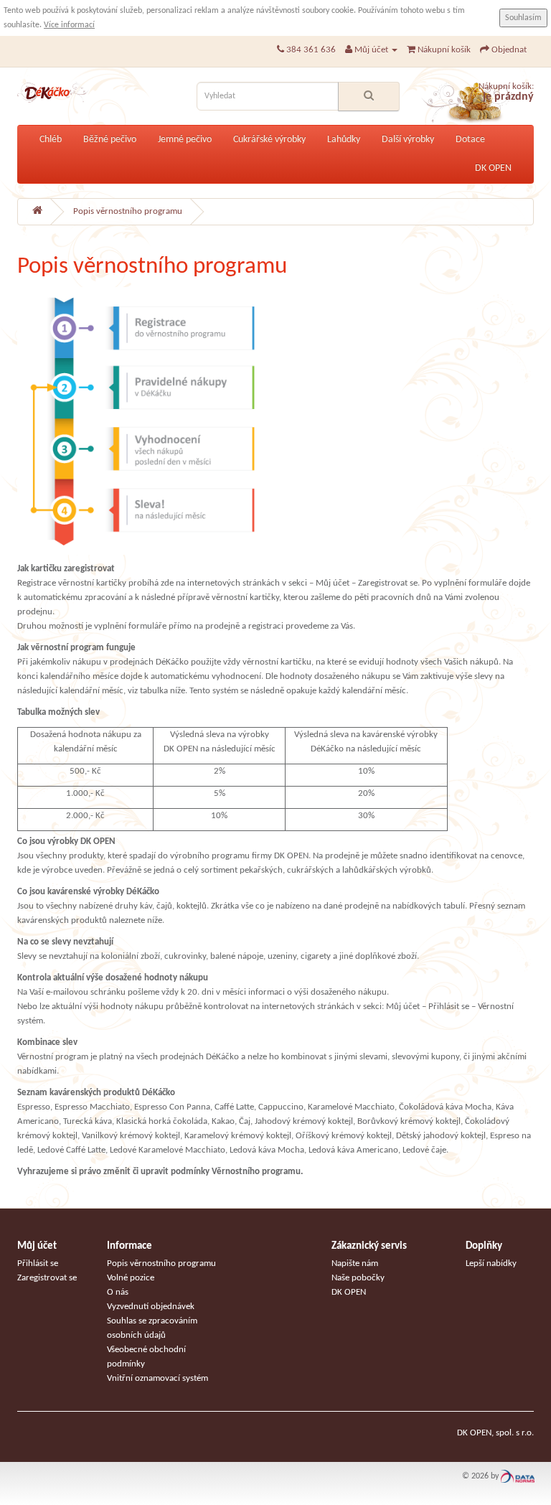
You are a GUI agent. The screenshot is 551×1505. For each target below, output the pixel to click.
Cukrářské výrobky (269, 139)
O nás (117, 1292)
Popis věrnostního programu (127, 211)
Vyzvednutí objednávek (150, 1306)
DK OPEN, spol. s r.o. (495, 1433)
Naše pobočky (358, 1278)
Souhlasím (523, 18)
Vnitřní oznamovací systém (157, 1378)
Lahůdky (343, 139)
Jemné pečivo (185, 139)
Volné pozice (130, 1278)
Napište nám (354, 1263)
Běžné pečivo (109, 139)
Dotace (470, 139)
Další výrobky (408, 139)
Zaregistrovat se (47, 1278)
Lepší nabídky (491, 1263)
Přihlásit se (37, 1263)
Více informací (69, 25)
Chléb (50, 139)
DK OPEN (493, 168)
